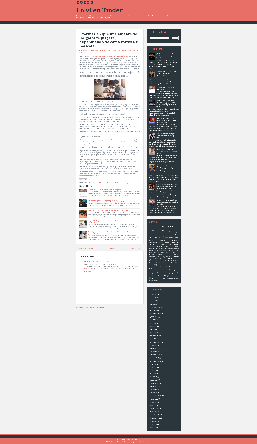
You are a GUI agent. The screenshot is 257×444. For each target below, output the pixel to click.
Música (151, 263)
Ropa (153, 271)
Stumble (119, 183)
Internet (152, 257)
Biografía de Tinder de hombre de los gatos (102, 200)
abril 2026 (153, 304)
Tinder (152, 278)
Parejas (155, 265)
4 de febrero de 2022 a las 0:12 (101, 261)
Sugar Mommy (153, 275)
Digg (127, 183)
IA (156, 254)
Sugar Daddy (174, 273)
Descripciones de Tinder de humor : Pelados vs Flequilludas (166, 73)
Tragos (163, 278)
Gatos (118, 50)
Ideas (160, 254)
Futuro (169, 250)
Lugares (151, 259)
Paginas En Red (116, 442)
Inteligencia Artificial (173, 254)
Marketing (162, 259)
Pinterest (176, 265)
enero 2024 (153, 348)
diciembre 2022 (155, 389)
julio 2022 (153, 402)
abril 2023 (153, 377)
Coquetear (161, 242)
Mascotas (123, 50)
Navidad (161, 263)
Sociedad (163, 273)
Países (150, 265)
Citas (109, 50)
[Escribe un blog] (82, 179)
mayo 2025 (153, 326)
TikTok (177, 275)
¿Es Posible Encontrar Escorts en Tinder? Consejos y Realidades (166, 56)
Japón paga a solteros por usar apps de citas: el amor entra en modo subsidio (167, 120)
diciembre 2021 (155, 415)
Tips (134, 50)
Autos (172, 229)
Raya (177, 267)
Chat (177, 233)
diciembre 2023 (155, 351)
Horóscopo (175, 252)
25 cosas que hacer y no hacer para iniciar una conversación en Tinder (167, 202)
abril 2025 (153, 329)
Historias (156, 252)
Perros (171, 265)
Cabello (151, 233)
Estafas (151, 248)
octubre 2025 (154, 310)
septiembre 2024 (155, 342)
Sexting (151, 273)
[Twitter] (78, 3)
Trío (167, 278)
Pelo (164, 265)
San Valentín (163, 271)
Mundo (177, 261)
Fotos (160, 250)
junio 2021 (153, 424)
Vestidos (151, 280)
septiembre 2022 (155, 396)
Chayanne (158, 235)
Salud (157, 271)
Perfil (167, 265)
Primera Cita (164, 267)
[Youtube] (85, 3)
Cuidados (167, 242)
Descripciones (173, 244)
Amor (169, 227)
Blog (169, 231)
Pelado (161, 265)
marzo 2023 (154, 380)
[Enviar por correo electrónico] (80, 179)
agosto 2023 (154, 364)
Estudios (155, 248)
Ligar (164, 257)
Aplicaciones (153, 229)
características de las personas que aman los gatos (109, 56)
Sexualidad (156, 273)
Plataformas (152, 267)
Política (158, 267)
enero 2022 (153, 412)
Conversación (153, 242)
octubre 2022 (154, 393)
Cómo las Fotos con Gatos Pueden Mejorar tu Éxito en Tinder (108, 210)
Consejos (113, 50)
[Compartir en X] (84, 179)
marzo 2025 (154, 332)
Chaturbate (152, 235)
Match (177, 259)
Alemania (158, 227)
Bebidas (176, 229)
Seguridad (171, 271)
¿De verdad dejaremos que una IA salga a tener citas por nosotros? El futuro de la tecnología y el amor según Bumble (163, 169)
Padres (177, 263)
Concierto (162, 240)
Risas (150, 271)
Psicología (172, 267)
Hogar (162, 252)
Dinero (167, 246)
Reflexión (164, 269)
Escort (172, 246)
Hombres (168, 252)
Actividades (152, 227)
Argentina (161, 229)
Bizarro (164, 231)
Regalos (170, 269)
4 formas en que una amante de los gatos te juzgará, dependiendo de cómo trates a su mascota (109, 40)
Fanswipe (176, 248)
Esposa (177, 246)
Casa (159, 233)
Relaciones (176, 269)
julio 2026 (153, 294)
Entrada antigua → (136, 249)
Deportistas (161, 244)
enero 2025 (153, 339)
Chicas (163, 235)
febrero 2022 (154, 408)
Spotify (168, 273)
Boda (172, 231)
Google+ (110, 183)
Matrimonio (152, 261)
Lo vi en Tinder (99, 10)
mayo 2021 (153, 427)
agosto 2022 (154, 399)
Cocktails (176, 237)
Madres (157, 259)
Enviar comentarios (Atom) (95, 307)
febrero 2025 (154, 336)
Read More (126, 195)
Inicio (112, 249)
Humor (152, 254)
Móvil (166, 261)
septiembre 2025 (155, 313)
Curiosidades (175, 242)
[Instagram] (88, 3)
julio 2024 (153, 345)
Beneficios (152, 231)
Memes (158, 261)
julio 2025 (153, 320)
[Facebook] (81, 3)
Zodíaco (156, 280)
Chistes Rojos (153, 237)
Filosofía (151, 250)
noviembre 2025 (155, 307)
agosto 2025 (154, 317)
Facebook (93, 183)
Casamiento (164, 233)
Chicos (168, 235)
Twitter (102, 183)
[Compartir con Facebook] (86, 179)
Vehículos (170, 278)
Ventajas (176, 278)
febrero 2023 (154, 383)
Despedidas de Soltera (156, 246)
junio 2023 (153, 370)
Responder (88, 271)
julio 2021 (153, 421)
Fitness (156, 250)
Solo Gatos (95, 176)
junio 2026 (153, 298)
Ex (159, 248)
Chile (172, 235)
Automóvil (167, 229)
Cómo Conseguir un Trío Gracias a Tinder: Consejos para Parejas (167, 151)
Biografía (158, 231)
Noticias (167, 263)
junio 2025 (153, 323)
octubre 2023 (154, 358)
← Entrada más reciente (85, 249)
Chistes (176, 235)
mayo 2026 (153, 301)
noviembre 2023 (155, 355)
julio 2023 (153, 367)
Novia (172, 263)
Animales (104, 50)
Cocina (171, 237)
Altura (164, 227)
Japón (161, 257)
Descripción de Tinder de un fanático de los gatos (104, 190)
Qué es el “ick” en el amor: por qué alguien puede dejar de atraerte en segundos (167, 186)
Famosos (170, 248)
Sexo (177, 271)
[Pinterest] (92, 3)
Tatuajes (159, 275)
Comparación (152, 240)
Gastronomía (175, 250)
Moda (162, 261)
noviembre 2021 (155, 418)
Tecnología (165, 275)
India (164, 254)
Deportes (151, 244)
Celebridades (171, 233)
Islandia (157, 257)
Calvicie (155, 233)
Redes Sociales (155, 269)
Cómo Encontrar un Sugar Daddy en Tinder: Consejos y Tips (166, 136)
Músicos (156, 263)
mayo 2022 (153, 405)
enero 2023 (153, 386)
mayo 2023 (153, 374)
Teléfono (172, 275)
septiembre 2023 (155, 361)
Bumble (176, 231)
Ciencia (160, 237)
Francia (164, 250)
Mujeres (129, 50)
